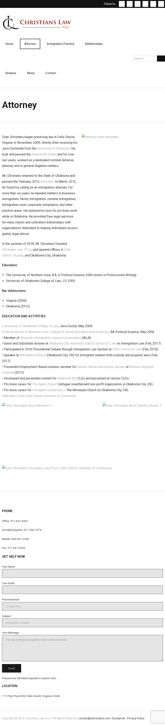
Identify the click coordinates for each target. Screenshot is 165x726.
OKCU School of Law (126, 349)
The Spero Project (45, 384)
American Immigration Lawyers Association (50, 338)
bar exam (47, 181)
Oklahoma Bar (67, 378)
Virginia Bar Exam (44, 154)
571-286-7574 (32, 529)
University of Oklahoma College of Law (31, 326)
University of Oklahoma (53, 148)
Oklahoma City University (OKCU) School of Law (82, 343)
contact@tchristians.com (94, 718)
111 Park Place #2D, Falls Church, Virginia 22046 (31, 696)
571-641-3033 (19, 521)
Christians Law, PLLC (17, 249)
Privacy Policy (135, 718)
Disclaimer (118, 718)
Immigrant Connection (47, 390)
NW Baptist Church (33, 355)
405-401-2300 (20, 539)
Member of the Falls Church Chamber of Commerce (40, 396)
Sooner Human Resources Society (101, 367)
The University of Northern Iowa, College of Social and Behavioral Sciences (56, 332)
